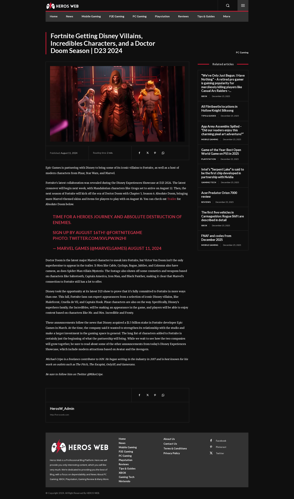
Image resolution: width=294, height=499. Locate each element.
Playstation (208, 159)
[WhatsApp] (162, 152)
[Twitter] (147, 152)
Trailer (171, 199)
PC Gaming (242, 52)
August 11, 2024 (144, 248)
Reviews (206, 202)
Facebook (221, 440)
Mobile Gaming (209, 139)
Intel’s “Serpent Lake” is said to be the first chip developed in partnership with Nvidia (222, 173)
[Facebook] (139, 152)
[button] (227, 5)
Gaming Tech (208, 182)
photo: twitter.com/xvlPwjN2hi (89, 238)
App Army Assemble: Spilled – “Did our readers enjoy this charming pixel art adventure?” (222, 130)
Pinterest (221, 447)
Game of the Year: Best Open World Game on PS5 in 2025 (221, 152)
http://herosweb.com (59, 414)
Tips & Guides (208, 115)
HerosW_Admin (62, 408)
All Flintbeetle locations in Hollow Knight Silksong (219, 108)
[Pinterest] (155, 152)
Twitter (220, 453)
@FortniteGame (124, 232)
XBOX (204, 96)
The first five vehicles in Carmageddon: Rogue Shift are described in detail (222, 216)
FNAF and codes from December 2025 (216, 238)
